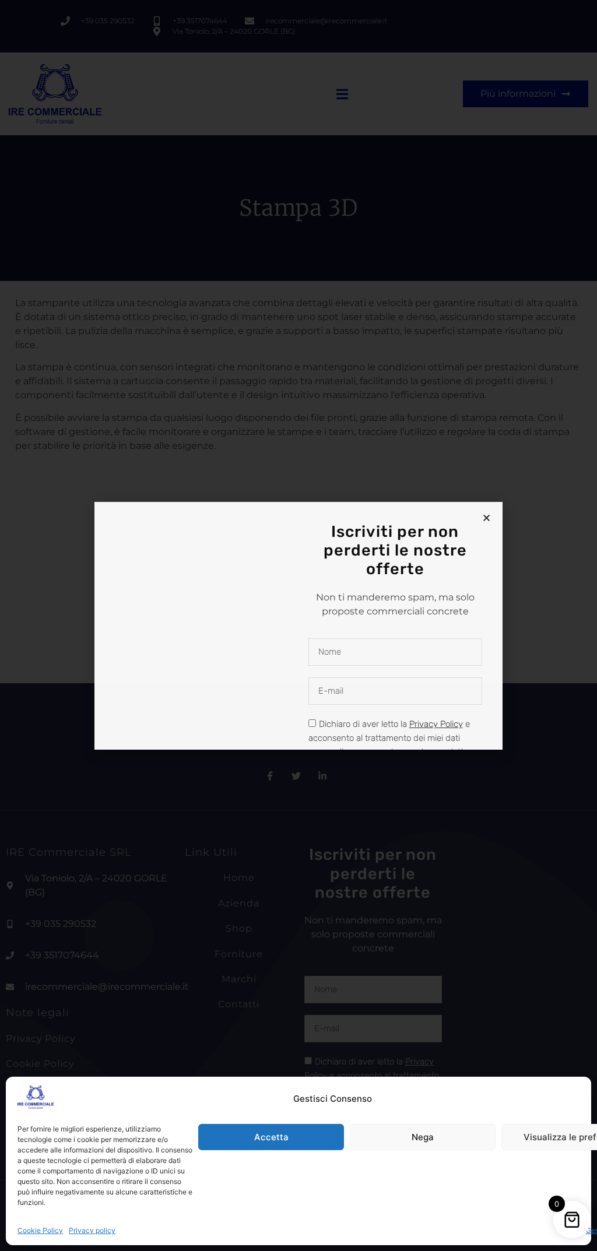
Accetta (271, 1137)
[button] (486, 518)
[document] (298, 625)
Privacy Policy (436, 724)
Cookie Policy (40, 1230)
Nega (423, 1137)
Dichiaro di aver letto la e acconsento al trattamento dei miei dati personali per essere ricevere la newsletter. (390, 738)
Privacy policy (92, 1230)
